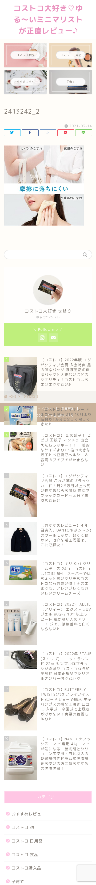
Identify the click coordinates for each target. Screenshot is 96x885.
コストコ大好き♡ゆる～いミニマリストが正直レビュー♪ (48, 19)
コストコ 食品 (24, 854)
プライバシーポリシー (37, 408)
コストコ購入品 (26, 868)
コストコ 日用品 (27, 841)
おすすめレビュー (28, 814)
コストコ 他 (22, 827)
